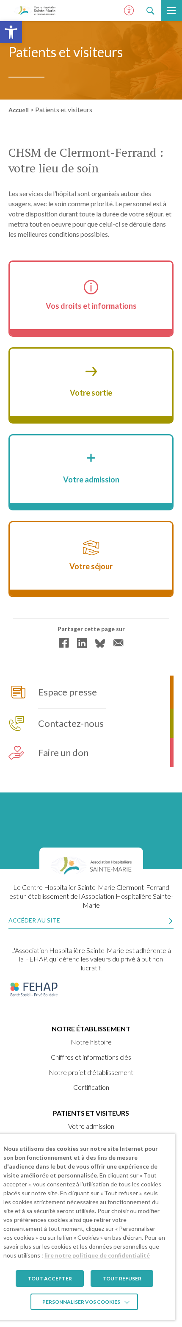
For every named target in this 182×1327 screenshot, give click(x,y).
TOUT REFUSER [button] (121, 1278)
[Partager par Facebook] (64, 643)
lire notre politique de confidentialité (97, 1255)
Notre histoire (91, 1042)
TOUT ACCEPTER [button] (50, 1278)
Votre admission (91, 1126)
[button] (11, 32)
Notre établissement (91, 1029)
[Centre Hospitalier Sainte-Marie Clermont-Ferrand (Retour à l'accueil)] (34, 10)
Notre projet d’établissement (91, 1072)
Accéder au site (34, 920)
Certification (91, 1087)
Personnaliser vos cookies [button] (81, 1302)
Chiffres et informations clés (91, 1057)
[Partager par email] (118, 643)
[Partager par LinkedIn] (82, 643)
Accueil (18, 110)
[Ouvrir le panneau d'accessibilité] (129, 10)
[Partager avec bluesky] (100, 643)
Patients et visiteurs (91, 1113)
